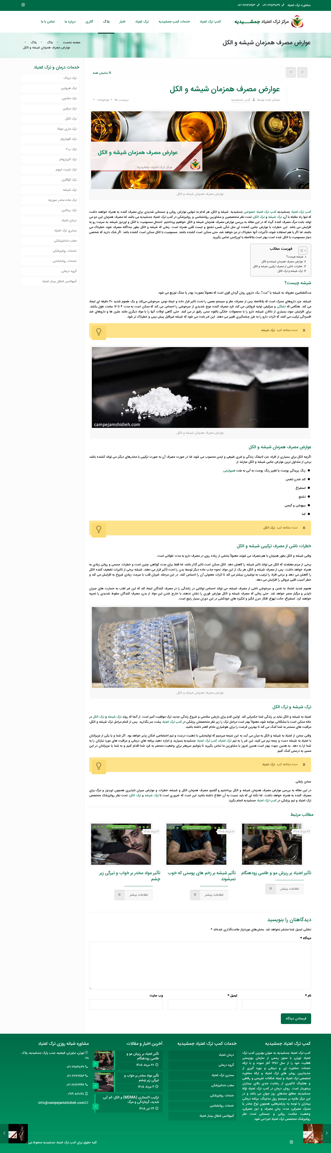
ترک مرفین (70, 108)
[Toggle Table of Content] (300, 250)
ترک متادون (69, 98)
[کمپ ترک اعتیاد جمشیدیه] (269, 22)
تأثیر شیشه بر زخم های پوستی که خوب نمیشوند (202, 876)
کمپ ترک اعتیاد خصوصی (260, 212)
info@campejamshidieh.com (61, 1103)
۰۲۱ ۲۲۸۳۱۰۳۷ (271, 5)
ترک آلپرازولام (68, 159)
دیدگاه (305, 938)
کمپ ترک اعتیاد (301, 212)
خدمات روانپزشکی (65, 251)
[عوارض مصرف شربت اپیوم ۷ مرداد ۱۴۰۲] (4, 1133)
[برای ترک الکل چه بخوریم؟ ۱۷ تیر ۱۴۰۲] (327, 1133)
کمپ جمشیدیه (240, 100)
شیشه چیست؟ (294, 257)
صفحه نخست (71, 42)
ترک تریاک (70, 78)
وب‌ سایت (156, 995)
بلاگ (50, 42)
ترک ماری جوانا (67, 129)
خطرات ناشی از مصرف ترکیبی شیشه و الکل (277, 267)
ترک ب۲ (71, 149)
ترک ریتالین (69, 210)
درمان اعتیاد (69, 220)
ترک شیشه (70, 190)
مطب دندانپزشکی (65, 240)
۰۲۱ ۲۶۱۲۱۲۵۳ (246, 5)
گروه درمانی (69, 271)
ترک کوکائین (69, 179)
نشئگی (281, 306)
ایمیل (232, 995)
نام (308, 995)
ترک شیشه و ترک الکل (290, 271)
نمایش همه (100, 73)
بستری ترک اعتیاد (65, 230)
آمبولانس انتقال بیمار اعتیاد (59, 281)
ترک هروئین (69, 88)
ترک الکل (71, 118)
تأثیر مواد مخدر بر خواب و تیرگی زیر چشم (129, 876)
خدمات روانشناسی (65, 261)
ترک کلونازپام (69, 139)
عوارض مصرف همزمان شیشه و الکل (282, 262)
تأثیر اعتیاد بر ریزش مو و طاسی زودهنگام (276, 873)
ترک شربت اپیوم (66, 169)
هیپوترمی (229, 470)
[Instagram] (23, 5)
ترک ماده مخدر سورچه (62, 200)
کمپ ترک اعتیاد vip (255, 1088)
